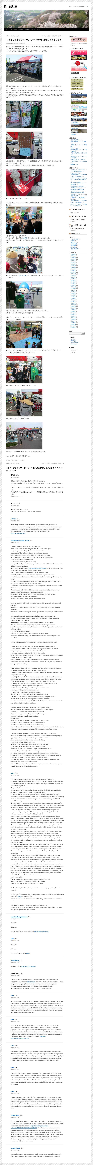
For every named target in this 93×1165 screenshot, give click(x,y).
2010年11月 (73, 324)
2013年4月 (73, 278)
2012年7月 (73, 293)
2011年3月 (73, 318)
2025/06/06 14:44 (15, 775)
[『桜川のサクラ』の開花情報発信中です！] (79, 41)
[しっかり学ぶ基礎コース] (77, 84)
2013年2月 (73, 282)
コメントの (74, 342)
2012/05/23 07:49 (15, 477)
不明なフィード (75, 234)
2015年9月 (73, 260)
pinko (12, 1045)
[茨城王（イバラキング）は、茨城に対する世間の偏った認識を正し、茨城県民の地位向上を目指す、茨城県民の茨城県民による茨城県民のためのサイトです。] (79, 70)
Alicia (12, 938)
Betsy (12, 773)
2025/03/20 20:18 (15, 521)
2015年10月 (73, 259)
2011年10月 (73, 308)
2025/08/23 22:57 (15, 1117)
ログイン (73, 339)
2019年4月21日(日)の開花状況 (78, 219)
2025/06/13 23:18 (15, 940)
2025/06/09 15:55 (15, 919)
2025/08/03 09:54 (15, 1047)
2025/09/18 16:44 (15, 1150)
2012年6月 (73, 295)
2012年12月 (73, 285)
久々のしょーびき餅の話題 (77, 228)
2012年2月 (73, 301)
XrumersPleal (15, 1115)
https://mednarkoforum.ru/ (18, 533)
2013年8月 (73, 277)
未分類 (72, 240)
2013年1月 (73, 283)
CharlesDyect (79, 176)
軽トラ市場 (73, 247)
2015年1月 (73, 264)
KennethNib (73, 184)
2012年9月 (73, 290)
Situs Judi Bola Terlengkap (80, 179)
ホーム (7, 30)
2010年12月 (73, 322)
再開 (72, 212)
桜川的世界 (10, 6)
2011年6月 (73, 314)
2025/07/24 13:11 (15, 997)
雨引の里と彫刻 (74, 249)
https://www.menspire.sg (28, 966)
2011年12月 (73, 305)
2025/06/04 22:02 (15, 542)
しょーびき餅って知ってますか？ (77, 225)
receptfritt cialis (15, 1148)
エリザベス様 (21, 275)
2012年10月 (73, 288)
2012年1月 (73, 303)
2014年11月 (73, 265)
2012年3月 (73, 300)
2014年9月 (73, 269)
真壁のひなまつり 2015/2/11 (78, 159)
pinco (12, 995)
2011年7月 (73, 313)
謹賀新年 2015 (74, 164)
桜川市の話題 (74, 244)
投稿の (73, 340)
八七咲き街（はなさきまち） (77, 210)
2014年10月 (73, 267)
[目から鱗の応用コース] (77, 86)
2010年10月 (73, 326)
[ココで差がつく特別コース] (77, 89)
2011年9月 (73, 309)
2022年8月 (73, 254)
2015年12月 (73, 257)
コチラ (25, 238)
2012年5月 (73, 296)
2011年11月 (73, 306)
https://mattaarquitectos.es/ (19, 917)
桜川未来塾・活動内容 (17, 30)
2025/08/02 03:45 (15, 1021)
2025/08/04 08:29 (15, 1069)
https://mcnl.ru (31, 982)
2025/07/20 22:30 (15, 962)
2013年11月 (73, 272)
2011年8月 (73, 311)
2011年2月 (73, 319)
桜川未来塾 (22, 43)
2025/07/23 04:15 (15, 975)
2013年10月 (73, 274)
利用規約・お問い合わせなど (32, 30)
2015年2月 (73, 262)
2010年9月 (73, 327)
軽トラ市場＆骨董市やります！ (78, 183)
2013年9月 (73, 275)
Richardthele (78, 202)
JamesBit (13, 519)
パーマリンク (21, 460)
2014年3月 (73, 270)
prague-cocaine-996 (75, 173)
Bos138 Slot (77, 205)
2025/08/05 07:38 (15, 1093)
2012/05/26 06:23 (15, 505)
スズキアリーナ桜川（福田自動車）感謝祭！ (52, 36)
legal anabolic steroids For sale (20, 540)
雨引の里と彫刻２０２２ (77, 140)
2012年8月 (73, 291)
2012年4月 (73, 298)
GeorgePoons (15, 960)
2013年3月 (73, 280)
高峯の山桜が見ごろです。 (13, 36)
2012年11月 (73, 287)
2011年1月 (73, 321)
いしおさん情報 (74, 239)
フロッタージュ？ (75, 148)
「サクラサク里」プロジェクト (77, 217)
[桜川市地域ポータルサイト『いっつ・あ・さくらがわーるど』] (79, 54)
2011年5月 (73, 316)
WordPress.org (74, 344)
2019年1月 (73, 256)
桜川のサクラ (74, 242)
